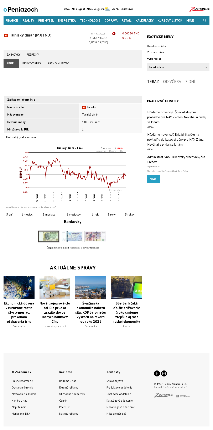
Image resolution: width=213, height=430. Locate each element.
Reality (28, 20)
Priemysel (46, 20)
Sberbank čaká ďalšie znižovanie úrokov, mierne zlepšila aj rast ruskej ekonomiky (126, 312)
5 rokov (130, 214)
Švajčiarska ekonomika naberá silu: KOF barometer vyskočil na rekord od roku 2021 (90, 312)
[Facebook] (157, 374)
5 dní (9, 214)
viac (153, 179)
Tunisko (91, 107)
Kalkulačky (145, 20)
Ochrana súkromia (22, 387)
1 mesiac (26, 214)
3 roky (112, 214)
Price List (64, 407)
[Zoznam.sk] (165, 396)
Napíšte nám (19, 407)
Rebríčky (33, 54)
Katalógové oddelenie (119, 400)
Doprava (111, 20)
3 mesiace (49, 214)
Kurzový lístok (170, 20)
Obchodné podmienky (72, 394)
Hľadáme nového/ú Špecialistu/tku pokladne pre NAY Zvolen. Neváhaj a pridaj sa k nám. (176, 117)
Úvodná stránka (156, 46)
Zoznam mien (155, 52)
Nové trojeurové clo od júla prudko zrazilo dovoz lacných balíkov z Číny (55, 312)
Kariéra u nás (19, 400)
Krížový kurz (32, 63)
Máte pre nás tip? (116, 413)
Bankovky (13, 54)
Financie (12, 20)
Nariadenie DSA (21, 413)
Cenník (63, 400)
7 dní (190, 81)
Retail (126, 20)
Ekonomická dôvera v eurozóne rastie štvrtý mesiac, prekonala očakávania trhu (19, 312)
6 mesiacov (74, 214)
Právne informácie (22, 381)
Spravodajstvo (114, 381)
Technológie (90, 20)
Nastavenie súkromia (24, 394)
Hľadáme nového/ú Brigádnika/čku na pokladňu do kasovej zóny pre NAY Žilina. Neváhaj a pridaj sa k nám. (175, 139)
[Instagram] (164, 374)
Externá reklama (68, 387)
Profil (11, 63)
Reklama (65, 372)
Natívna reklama (68, 413)
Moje (190, 20)
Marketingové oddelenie (120, 407)
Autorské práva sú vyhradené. (171, 387)
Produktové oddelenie (119, 387)
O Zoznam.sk (21, 372)
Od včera (172, 81)
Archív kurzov (58, 63)
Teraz (153, 81)
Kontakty (113, 372)
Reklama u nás (67, 381)
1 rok (95, 214)
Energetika (67, 20)
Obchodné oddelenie (118, 394)
